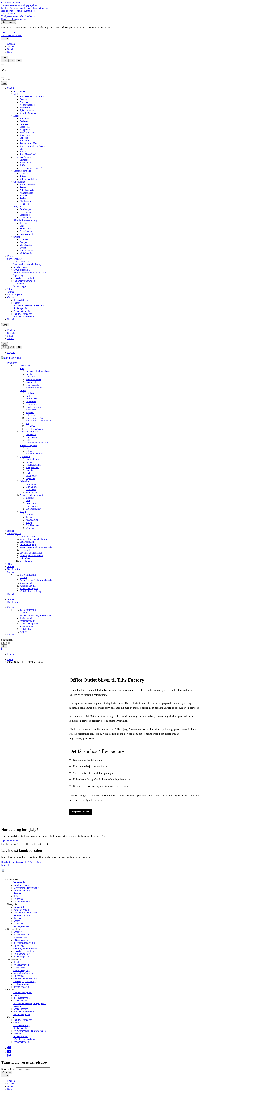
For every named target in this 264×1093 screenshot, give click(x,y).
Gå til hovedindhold (10, 2)
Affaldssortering (27, 190)
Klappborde (25, 129)
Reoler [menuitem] (29, 462)
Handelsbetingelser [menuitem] (29, 588)
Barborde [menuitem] (30, 396)
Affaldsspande (26, 250)
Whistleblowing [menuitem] (27, 629)
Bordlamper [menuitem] (31, 484)
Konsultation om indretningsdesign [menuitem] (36, 547)
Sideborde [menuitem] (30, 415)
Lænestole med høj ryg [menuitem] (37, 442)
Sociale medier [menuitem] (27, 626)
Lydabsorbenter (27, 234)
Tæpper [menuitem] (29, 517)
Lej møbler (18, 283)
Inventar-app (19, 286)
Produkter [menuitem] (12, 363)
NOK (12, 61)
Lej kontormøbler (21, 954)
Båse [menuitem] (28, 500)
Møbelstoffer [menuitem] (32, 519)
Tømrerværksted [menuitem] (27, 536)
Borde (16, 115)
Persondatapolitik (21, 311)
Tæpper (23, 242)
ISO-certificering (21, 300)
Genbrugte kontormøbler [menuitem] (31, 555)
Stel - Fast (24, 151)
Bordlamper (25, 209)
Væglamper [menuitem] (31, 492)
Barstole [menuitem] (30, 374)
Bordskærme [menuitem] (32, 503)
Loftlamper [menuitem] (31, 489)
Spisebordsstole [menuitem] (33, 385)
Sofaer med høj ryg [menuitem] (35, 453)
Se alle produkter (21, 901)
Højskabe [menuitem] (30, 478)
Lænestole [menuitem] (31, 434)
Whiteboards (26, 253)
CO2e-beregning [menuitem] (28, 544)
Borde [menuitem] (23, 390)
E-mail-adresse (8, 1069)
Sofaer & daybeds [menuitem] (28, 445)
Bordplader (25, 124)
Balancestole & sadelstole (32, 96)
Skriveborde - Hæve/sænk (32, 146)
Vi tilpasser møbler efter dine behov (18, 16)
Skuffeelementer (27, 184)
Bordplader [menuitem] (31, 398)
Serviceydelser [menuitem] (14, 533)
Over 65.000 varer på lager (14, 19)
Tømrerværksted (21, 261)
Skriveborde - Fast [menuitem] (34, 418)
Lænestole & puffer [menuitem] (29, 431)
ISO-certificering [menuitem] (28, 574)
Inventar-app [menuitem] (26, 561)
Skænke (23, 195)
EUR (19, 61)
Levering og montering (24, 951)
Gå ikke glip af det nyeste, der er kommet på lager (25, 8)
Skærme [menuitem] (30, 497)
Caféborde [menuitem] (31, 401)
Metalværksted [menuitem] (27, 541)
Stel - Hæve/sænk (28, 154)
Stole (15, 93)
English (11, 43)
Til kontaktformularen (11, 35)
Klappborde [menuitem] (31, 404)
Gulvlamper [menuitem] (31, 486)
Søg (3, 79)
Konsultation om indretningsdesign (30, 272)
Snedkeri (17, 932)
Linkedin (9, 1051)
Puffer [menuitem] (29, 440)
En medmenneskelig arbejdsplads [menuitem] (36, 580)
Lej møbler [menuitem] (25, 558)
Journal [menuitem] (10, 566)
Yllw (9, 289)
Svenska (11, 46)
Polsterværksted (21, 934)
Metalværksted (20, 267)
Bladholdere (25, 201)
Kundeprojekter (14, 294)
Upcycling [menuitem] (25, 550)
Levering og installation (24, 278)
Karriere (17, 1006)
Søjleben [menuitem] (30, 412)
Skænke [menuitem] (29, 470)
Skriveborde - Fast (28, 143)
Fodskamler (25, 162)
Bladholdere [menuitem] (31, 475)
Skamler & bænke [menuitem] (34, 387)
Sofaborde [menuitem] (31, 393)
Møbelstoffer (26, 245)
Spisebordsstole (27, 110)
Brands (10, 256)
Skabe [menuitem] (29, 473)
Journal (10, 292)
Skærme (24, 223)
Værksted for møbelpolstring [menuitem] (33, 539)
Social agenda (8, 13)
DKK (4, 57)
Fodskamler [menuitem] (31, 437)
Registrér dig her (81, 811)
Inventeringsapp (21, 956)
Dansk (5, 38)
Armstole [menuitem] (30, 376)
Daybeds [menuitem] (30, 448)
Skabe (23, 198)
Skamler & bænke (28, 113)
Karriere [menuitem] (24, 632)
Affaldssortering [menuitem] (33, 464)
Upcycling (18, 275)
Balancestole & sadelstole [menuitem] (38, 371)
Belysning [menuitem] (24, 481)
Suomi (10, 52)
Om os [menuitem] (10, 572)
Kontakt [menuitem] (11, 594)
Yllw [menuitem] (9, 563)
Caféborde (25, 126)
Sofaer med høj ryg (29, 179)
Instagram (9, 1055)
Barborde (24, 121)
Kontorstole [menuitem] (31, 382)
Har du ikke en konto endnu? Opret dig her (22, 862)
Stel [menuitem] (27, 423)
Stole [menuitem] (22, 368)
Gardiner (24, 239)
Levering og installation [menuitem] (31, 552)
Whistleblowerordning (24, 316)
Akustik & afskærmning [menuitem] (31, 495)
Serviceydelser (14, 259)
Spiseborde (25, 135)
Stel (21, 148)
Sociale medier (20, 1009)
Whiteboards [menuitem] (32, 528)
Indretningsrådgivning (24, 943)
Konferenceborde (21, 890)
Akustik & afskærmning (25, 220)
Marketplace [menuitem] (25, 365)
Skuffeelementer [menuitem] (33, 459)
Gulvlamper (25, 212)
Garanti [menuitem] (23, 577)
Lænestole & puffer (22, 157)
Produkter (12, 88)
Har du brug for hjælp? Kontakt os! (18, 10)
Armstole (24, 102)
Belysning (18, 206)
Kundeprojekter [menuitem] (14, 569)
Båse (22, 225)
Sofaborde (24, 118)
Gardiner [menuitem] (30, 514)
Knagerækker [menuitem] (32, 467)
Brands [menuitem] (10, 530)
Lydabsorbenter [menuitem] (33, 508)
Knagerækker (26, 192)
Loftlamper (25, 214)
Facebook (9, 1047)
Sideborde (24, 140)
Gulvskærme (26, 231)
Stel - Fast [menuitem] (30, 426)
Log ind (11, 352)
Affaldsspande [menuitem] (33, 525)
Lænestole (24, 159)
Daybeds (24, 173)
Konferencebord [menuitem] (33, 407)
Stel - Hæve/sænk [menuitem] (34, 429)
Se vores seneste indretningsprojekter (19, 5)
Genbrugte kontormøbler (25, 281)
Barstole (24, 99)
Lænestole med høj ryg (31, 168)
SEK (4, 61)
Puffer (23, 165)
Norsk (10, 49)
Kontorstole (25, 107)
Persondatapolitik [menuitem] (28, 585)
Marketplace (19, 91)
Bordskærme (26, 228)
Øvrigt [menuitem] (23, 511)
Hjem (10, 659)
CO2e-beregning (21, 270)
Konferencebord (27, 132)
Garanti (17, 303)
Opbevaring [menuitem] (25, 456)
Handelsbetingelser (22, 314)
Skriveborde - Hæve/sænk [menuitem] (38, 420)
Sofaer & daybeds (22, 170)
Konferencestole (27, 104)
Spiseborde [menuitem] (31, 409)
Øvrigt (16, 237)
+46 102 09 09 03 (9, 32)
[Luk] (2, 77)
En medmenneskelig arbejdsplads (29, 305)
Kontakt (11, 319)
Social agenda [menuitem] (26, 583)
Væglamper (25, 217)
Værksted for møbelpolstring (27, 264)
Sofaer (23, 176)
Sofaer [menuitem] (29, 451)
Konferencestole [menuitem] (33, 379)
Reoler (23, 187)
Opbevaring (19, 181)
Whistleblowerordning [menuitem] (30, 591)
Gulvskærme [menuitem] (32, 506)
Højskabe (24, 203)
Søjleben (24, 137)
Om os (10, 297)
